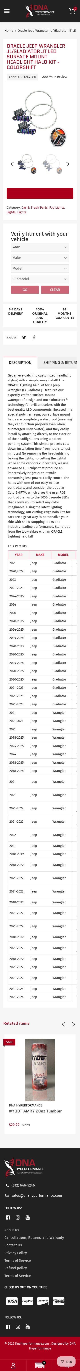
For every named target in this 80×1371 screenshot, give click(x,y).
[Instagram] (17, 1217)
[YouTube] (27, 1217)
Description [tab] (20, 362)
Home (8, 31)
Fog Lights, (57, 208)
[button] (39, 1366)
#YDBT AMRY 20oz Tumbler (35, 1111)
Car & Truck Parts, (35, 208)
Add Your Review (54, 77)
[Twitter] (24, 337)
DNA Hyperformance (25, 1105)
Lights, (11, 212)
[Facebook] (34, 337)
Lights (21, 212)
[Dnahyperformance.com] (40, 11)
